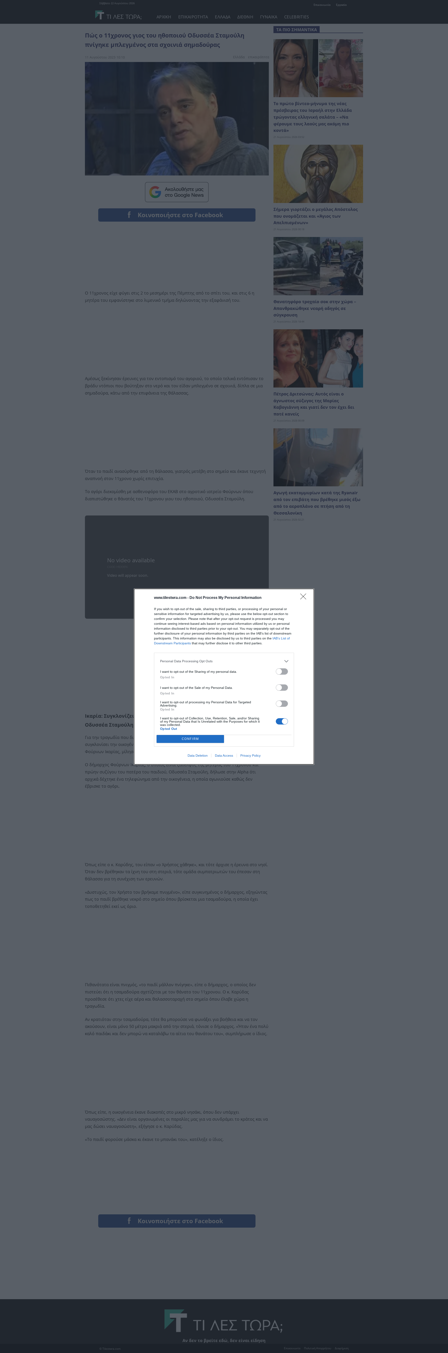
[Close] (304, 598)
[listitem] (224, 661)
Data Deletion (198, 755)
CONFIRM (190, 739)
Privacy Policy (250, 755)
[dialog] (224, 676)
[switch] (282, 671)
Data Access (224, 755)
